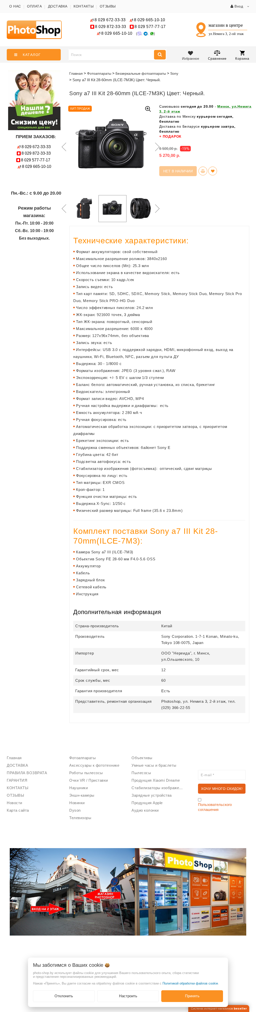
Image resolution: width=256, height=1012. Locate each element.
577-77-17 (150, 26)
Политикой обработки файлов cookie (190, 983)
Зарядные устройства (152, 795)
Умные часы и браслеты (154, 765)
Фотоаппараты (82, 758)
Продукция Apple (147, 803)
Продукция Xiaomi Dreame (156, 780)
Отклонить (63, 996)
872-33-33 (110, 26)
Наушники (78, 788)
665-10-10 (150, 20)
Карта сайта (18, 810)
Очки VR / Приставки (88, 780)
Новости (14, 803)
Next (157, 147)
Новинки (77, 803)
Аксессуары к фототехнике (94, 765)
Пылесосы (141, 773)
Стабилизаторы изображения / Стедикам (159, 788)
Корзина (242, 58)
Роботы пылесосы (86, 773)
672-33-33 (110, 20)
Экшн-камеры (81, 795)
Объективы (142, 758)
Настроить (128, 996)
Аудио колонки (145, 810)
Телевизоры (80, 818)
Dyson (75, 810)
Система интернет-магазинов (219, 1008)
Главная (76, 73)
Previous (63, 147)
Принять (192, 996)
